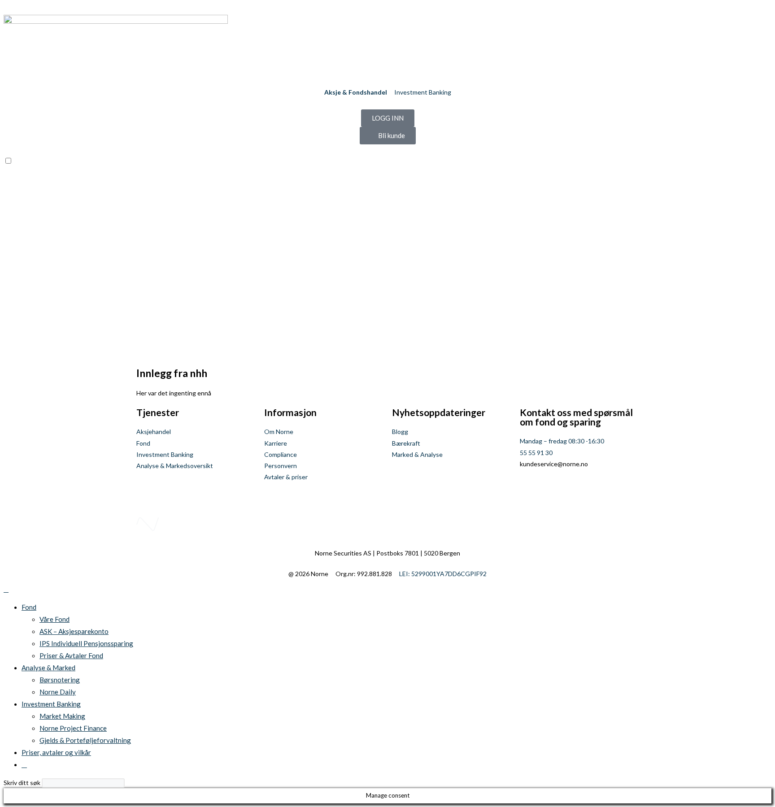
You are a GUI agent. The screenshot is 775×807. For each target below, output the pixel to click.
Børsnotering (59, 680)
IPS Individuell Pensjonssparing (86, 643)
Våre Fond (54, 619)
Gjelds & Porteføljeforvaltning (85, 740)
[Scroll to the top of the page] (6, 589)
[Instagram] (578, 489)
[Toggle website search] (24, 764)
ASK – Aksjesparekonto (74, 631)
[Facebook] (531, 489)
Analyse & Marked (48, 668)
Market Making (62, 716)
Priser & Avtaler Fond (71, 655)
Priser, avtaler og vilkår (56, 752)
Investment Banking (51, 704)
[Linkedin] (555, 489)
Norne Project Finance (73, 728)
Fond (29, 607)
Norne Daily (57, 692)
